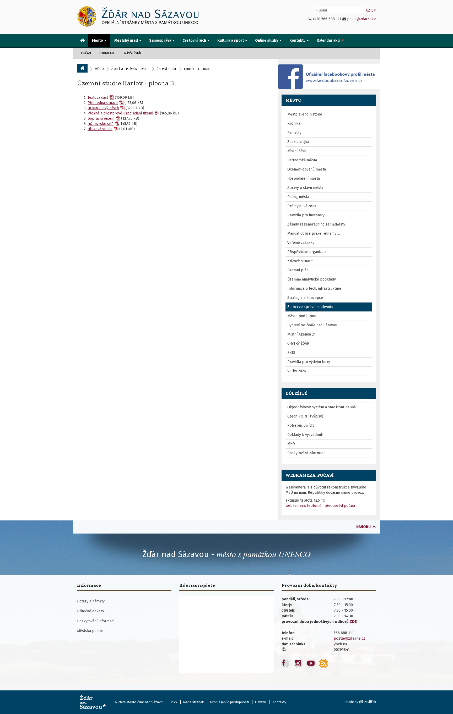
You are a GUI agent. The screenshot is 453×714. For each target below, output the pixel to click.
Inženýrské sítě (101, 124)
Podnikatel (107, 53)
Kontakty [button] (297, 40)
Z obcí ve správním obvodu (130, 69)
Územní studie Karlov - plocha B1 (126, 83)
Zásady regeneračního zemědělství (316, 224)
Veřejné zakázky (300, 242)
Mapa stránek (193, 702)
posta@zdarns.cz (361, 19)
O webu (260, 702)
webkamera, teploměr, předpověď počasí (320, 505)
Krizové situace (300, 261)
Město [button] (98, 40)
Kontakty (279, 702)
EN (373, 10)
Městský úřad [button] (126, 40)
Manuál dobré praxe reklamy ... (313, 233)
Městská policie (90, 631)
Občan (86, 53)
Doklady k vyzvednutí (305, 434)
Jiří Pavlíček (367, 702)
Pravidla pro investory (306, 215)
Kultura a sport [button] (231, 40)
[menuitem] (82, 41)
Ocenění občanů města (306, 169)
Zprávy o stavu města (305, 187)
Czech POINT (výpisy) (305, 416)
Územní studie (167, 69)
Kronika (293, 123)
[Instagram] (298, 663)
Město (99, 69)
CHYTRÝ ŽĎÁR (298, 343)
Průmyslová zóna (301, 206)
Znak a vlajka (298, 142)
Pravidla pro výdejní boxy (308, 362)
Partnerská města (302, 160)
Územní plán (298, 270)
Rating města (298, 197)
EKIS (291, 352)
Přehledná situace (103, 103)
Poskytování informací (306, 453)
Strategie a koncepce (305, 297)
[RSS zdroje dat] (323, 663)
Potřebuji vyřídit (300, 425)
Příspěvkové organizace (307, 252)
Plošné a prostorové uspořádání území (120, 113)
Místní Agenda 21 (301, 334)
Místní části (296, 151)
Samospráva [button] (160, 40)
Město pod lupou (301, 316)
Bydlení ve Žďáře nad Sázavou (312, 325)
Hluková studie (100, 129)
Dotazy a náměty (91, 601)
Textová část (98, 97)
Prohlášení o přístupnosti (229, 702)
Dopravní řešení (101, 118)
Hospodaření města (303, 178)
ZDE (353, 621)
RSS (174, 702)
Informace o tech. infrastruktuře (314, 288)
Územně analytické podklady (311, 279)
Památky (294, 132)
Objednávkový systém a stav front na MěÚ (322, 407)
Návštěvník (133, 53)
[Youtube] (311, 663)
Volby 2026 (296, 371)
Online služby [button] (267, 40)
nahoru (363, 527)
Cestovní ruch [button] (194, 40)
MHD (291, 444)
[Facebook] (286, 663)
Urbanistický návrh (103, 108)
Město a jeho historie (304, 114)
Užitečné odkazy (90, 611)
